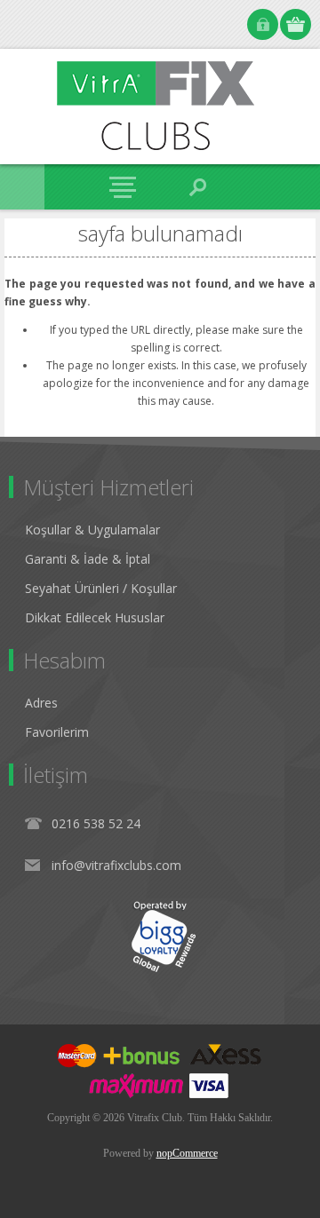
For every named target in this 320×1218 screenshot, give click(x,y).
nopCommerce (187, 1153)
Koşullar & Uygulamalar (92, 529)
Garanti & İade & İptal (87, 558)
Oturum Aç (262, 24)
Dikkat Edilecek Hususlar (94, 617)
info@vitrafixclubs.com (116, 865)
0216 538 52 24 (96, 823)
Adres (41, 702)
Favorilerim (57, 732)
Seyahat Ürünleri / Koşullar (101, 588)
